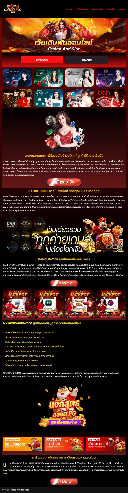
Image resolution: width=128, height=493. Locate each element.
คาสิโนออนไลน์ (82, 8)
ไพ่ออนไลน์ (110, 8)
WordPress (24, 490)
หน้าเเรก (69, 8)
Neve (4, 490)
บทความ (122, 8)
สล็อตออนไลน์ (97, 8)
